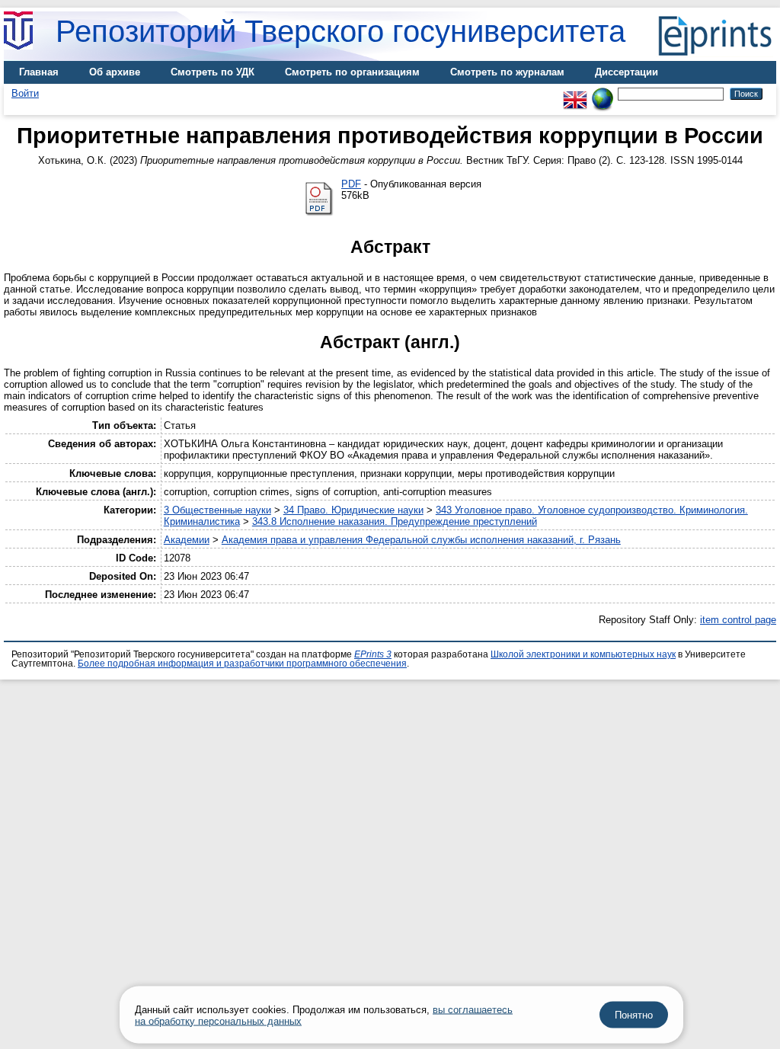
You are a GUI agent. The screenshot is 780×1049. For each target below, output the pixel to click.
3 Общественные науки (217, 510)
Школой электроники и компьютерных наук (583, 654)
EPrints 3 (373, 654)
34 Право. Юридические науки (353, 510)
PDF (351, 184)
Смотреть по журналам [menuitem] (507, 72)
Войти (25, 93)
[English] (575, 93)
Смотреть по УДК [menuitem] (212, 72)
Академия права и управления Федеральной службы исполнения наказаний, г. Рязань (421, 539)
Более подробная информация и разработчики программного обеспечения (242, 663)
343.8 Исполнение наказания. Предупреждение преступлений (394, 521)
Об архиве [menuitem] (114, 72)
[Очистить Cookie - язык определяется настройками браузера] (602, 93)
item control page (738, 619)
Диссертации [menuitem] (626, 72)
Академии (186, 539)
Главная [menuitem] (39, 72)
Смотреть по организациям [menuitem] (352, 72)
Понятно (634, 1015)
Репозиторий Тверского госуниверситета (340, 31)
